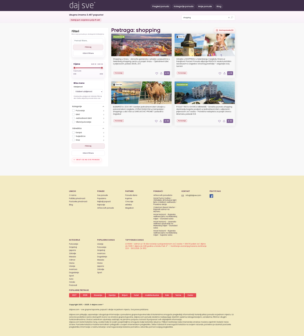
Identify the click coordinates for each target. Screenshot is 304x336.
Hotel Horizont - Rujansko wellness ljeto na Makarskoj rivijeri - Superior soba (165, 233)
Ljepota (72, 250)
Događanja (74, 273)
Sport (71, 276)
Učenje (72, 266)
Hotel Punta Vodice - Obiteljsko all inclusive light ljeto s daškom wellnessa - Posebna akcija (165, 201)
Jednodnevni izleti (90, 118)
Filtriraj (88, 47)
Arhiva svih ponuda (105, 208)
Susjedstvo (90, 136)
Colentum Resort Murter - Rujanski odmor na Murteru (164, 210)
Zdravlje (72, 253)
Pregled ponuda (160, 6)
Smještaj (73, 247)
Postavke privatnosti (78, 201)
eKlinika (128, 205)
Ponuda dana (131, 195)
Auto (71, 279)
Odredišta (77, 128)
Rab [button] (167, 295)
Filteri (75, 31)
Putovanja (90, 111)
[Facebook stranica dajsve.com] (211, 196)
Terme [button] (178, 295)
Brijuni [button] (125, 295)
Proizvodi (73, 285)
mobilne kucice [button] (152, 295)
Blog (219, 6)
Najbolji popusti (104, 201)
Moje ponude (205, 6)
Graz (90, 140)
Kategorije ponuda (183, 6)
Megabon (129, 208)
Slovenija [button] (98, 295)
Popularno (101, 198)
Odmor (72, 260)
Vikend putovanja (90, 122)
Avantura (73, 269)
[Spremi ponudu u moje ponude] (157, 73)
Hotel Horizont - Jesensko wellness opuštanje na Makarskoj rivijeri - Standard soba (165, 225)
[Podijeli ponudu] (161, 73)
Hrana (71, 263)
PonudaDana (119, 36)
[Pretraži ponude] (232, 17)
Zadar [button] (190, 295)
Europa (90, 132)
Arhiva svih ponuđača (162, 195)
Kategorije (77, 106)
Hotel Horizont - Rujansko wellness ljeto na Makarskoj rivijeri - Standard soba (165, 217)
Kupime (128, 198)
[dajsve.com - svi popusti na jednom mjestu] (82, 5)
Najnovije (101, 205)
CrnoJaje (181, 36)
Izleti (90, 114)
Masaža (72, 257)
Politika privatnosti (77, 198)
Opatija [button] (112, 295)
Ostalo (72, 282)
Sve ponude (102, 195)
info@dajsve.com (193, 195)
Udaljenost (78, 87)
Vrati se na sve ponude (88, 160)
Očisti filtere (88, 53)
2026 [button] (85, 295)
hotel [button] (136, 295)
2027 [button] (74, 295)
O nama (72, 195)
